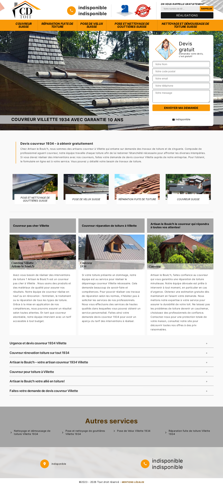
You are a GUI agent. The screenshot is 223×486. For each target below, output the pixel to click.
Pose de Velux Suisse (91, 25)
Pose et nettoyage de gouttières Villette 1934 (85, 432)
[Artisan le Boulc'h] (26, 10)
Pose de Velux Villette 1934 (134, 430)
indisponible (92, 8)
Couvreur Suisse (24, 25)
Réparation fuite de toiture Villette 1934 (189, 432)
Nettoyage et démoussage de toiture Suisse (185, 25)
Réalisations (187, 15)
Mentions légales (133, 482)
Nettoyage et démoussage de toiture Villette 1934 (32, 432)
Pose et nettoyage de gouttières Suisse (132, 25)
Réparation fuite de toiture (57, 25)
